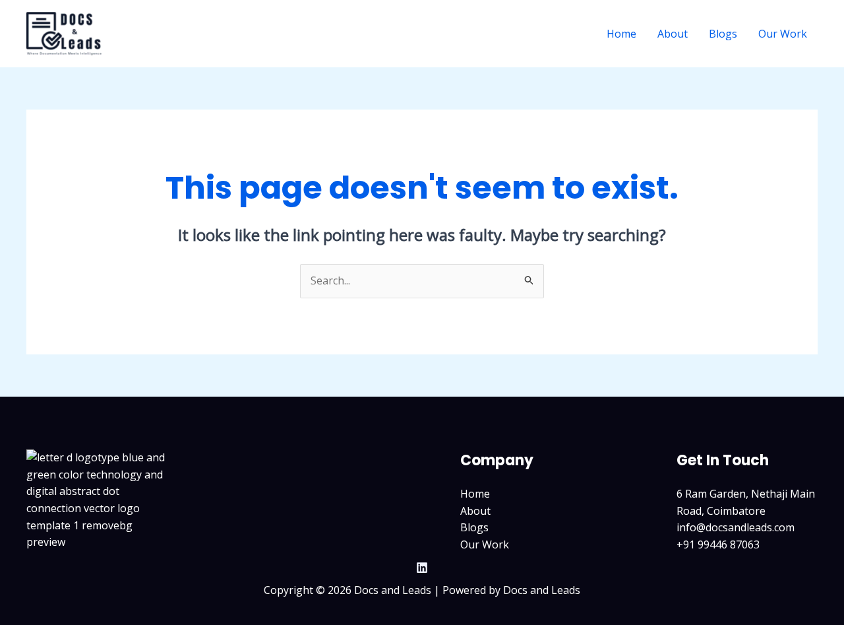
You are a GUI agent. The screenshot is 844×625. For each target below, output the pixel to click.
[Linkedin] (422, 568)
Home (621, 33)
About (672, 33)
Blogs (723, 33)
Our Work (782, 33)
